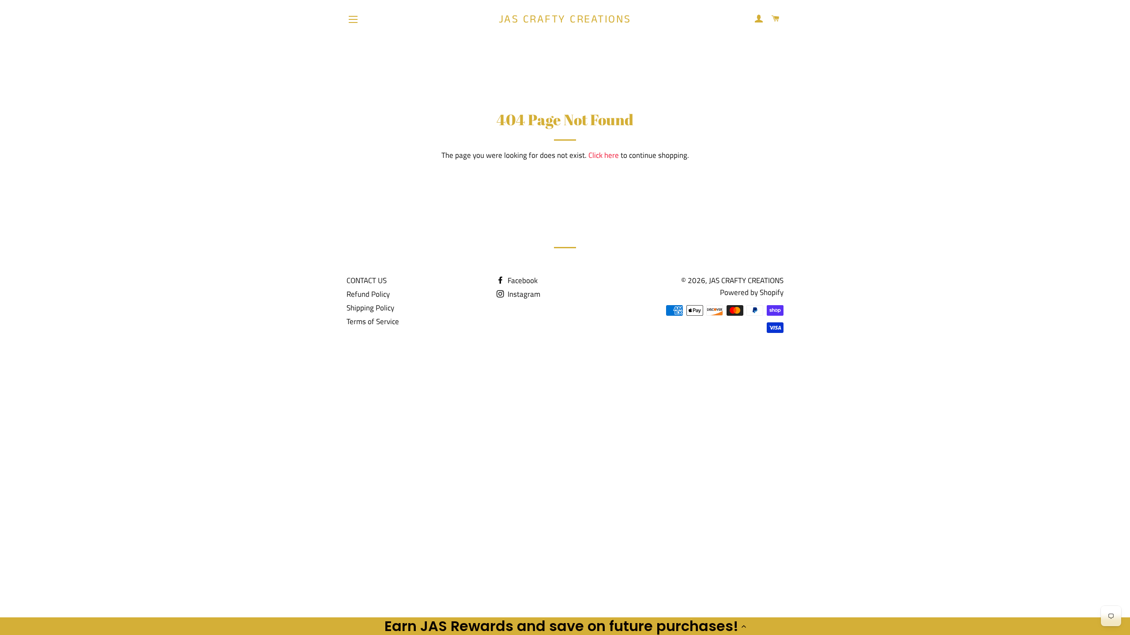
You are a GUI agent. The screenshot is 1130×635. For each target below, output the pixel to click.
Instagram (523, 294)
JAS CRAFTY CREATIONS (565, 19)
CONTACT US (367, 280)
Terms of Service (373, 321)
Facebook (522, 280)
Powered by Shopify (751, 292)
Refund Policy (368, 294)
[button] (565, 626)
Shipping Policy (370, 308)
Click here (603, 155)
